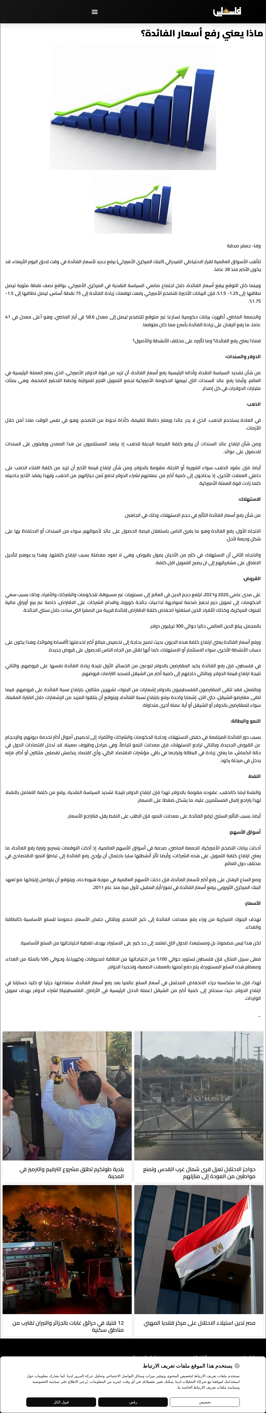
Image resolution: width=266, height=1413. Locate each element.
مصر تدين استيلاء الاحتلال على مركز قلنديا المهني (200, 1323)
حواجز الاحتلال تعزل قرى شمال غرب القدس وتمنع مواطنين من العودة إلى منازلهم (199, 1172)
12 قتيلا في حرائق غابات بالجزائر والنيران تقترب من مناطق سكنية (68, 1326)
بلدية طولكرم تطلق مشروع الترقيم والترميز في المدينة (71, 1172)
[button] (95, 12)
